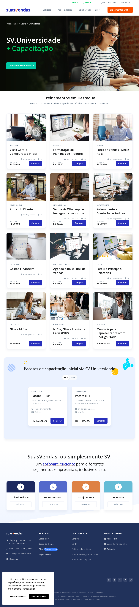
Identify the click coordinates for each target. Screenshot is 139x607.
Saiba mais (20, 504)
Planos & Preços (65, 10)
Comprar (35, 163)
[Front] (18, 10)
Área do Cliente (109, 2)
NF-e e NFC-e (18, 329)
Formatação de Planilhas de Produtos (68, 152)
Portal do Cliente (21, 209)
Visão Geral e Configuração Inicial (23, 152)
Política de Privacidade (81, 549)
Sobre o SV (44, 538)
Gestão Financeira (22, 269)
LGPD (74, 544)
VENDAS (83, 2)
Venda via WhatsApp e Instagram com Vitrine (68, 211)
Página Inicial (12, 23)
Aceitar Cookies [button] (38, 596)
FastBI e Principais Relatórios (109, 271)
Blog (48, 549)
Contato (126, 2)
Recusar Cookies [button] (18, 596)
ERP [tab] (66, 377)
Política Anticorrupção (81, 559)
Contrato (75, 538)
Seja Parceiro (85, 10)
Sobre (97, 10)
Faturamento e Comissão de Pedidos (111, 211)
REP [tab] (73, 377)
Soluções (47, 10)
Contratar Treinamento (21, 65)
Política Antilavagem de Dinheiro (86, 554)
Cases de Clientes (46, 544)
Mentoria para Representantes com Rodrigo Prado (111, 333)
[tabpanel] (20, 498)
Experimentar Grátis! (120, 10)
